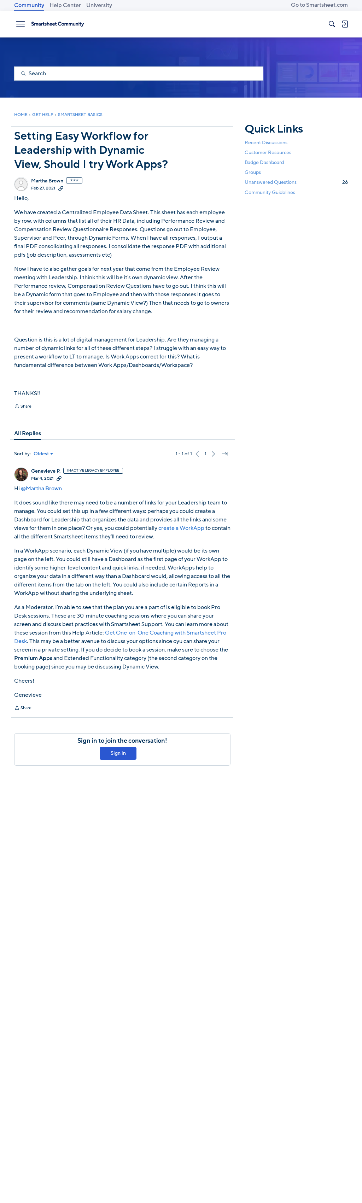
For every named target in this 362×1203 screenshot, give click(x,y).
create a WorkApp (181, 528)
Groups (253, 172)
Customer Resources (268, 152)
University (99, 5)
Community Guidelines (270, 192)
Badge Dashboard (264, 162)
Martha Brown (47, 181)
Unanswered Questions (296, 182)
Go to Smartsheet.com (319, 5)
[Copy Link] (61, 188)
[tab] (27, 433)
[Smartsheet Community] (57, 24)
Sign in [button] (118, 753)
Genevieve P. (45, 471)
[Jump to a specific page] (224, 454)
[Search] (332, 24)
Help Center (65, 5)
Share (22, 406)
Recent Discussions (266, 142)
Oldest (41, 453)
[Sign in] (344, 24)
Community (29, 5)
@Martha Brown (41, 488)
